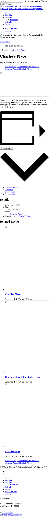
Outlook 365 (10, 192)
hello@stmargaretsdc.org (12, 515)
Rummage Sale (11, 491)
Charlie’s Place (16, 214)
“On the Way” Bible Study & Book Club (22, 67)
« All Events (5, 41)
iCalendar (9, 190)
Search (8, 4)
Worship (8, 480)
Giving (8, 494)
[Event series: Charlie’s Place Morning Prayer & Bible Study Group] (34, 382)
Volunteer (14, 485)
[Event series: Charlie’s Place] (34, 299)
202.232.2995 (7, 512)
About (7, 478)
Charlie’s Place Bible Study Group (19, 69)
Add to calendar (6, 148)
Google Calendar (12, 187)
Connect (8, 482)
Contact (8, 489)
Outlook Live (10, 194)
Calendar (8, 487)
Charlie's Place (24, 216)
